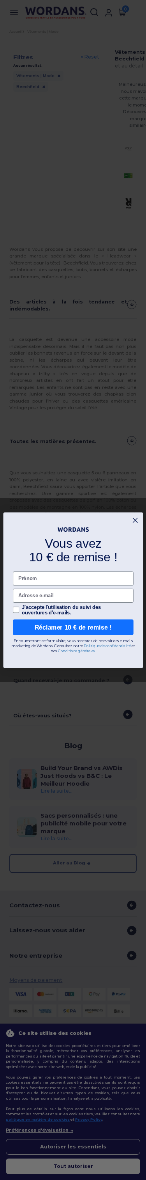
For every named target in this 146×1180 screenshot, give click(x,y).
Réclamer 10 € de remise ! (73, 626)
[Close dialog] (135, 520)
